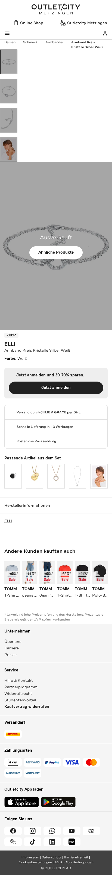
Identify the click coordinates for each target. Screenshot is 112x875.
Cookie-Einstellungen (35, 862)
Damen (9, 42)
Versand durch (41, 412)
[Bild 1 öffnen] (8, 62)
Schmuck (30, 42)
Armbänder (54, 42)
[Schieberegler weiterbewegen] (102, 571)
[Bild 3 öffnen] (8, 120)
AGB (58, 862)
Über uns (12, 641)
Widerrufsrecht (18, 693)
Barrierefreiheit (76, 857)
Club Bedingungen (78, 862)
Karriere (11, 648)
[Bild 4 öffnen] (8, 149)
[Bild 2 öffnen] (8, 91)
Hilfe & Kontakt (18, 680)
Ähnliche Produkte (56, 252)
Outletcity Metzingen (56, 9)
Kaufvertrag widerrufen (26, 706)
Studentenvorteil (20, 700)
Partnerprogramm (21, 686)
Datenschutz (51, 857)
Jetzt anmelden (56, 387)
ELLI (9, 344)
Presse (10, 654)
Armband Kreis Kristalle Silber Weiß (86, 44)
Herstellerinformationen (27, 505)
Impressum (30, 857)
